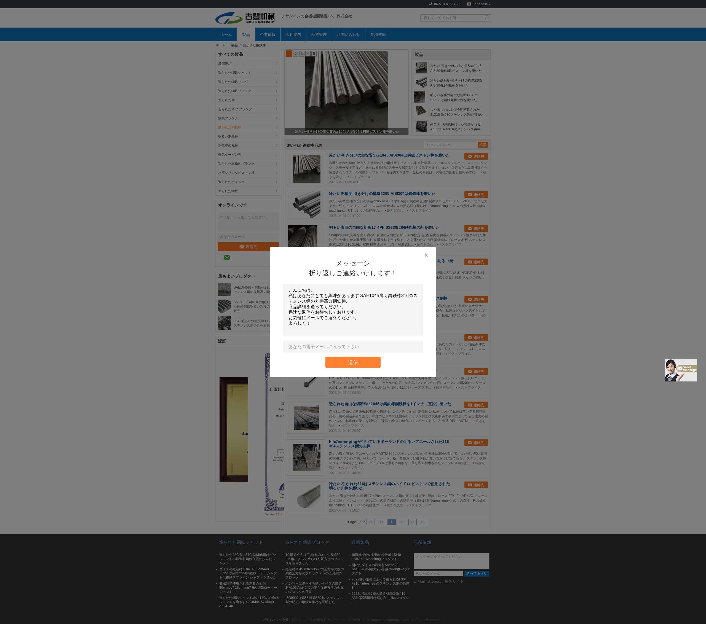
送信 (353, 362)
